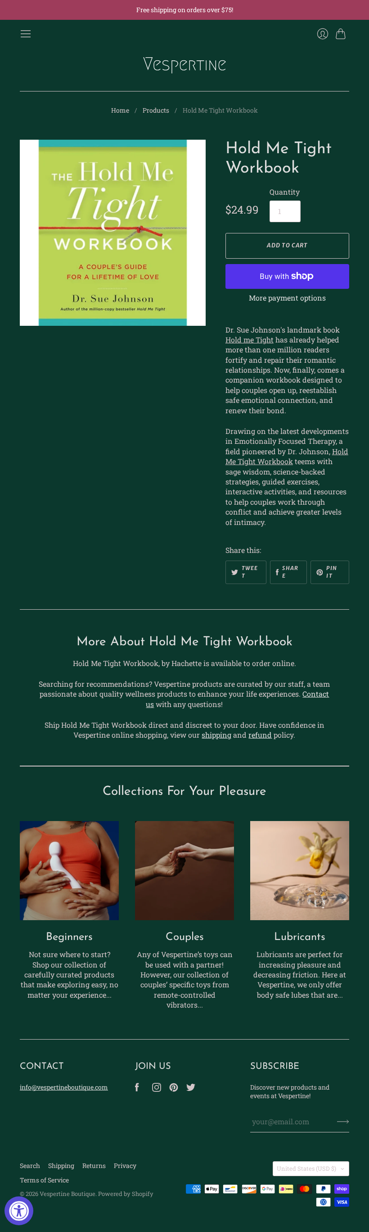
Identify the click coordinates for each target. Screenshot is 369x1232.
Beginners (69, 937)
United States (306, 1168)
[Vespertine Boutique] (185, 65)
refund (260, 734)
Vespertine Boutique (67, 1194)
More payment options (287, 297)
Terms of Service (44, 1180)
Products (156, 110)
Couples (185, 937)
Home (120, 110)
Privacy (125, 1165)
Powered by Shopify (125, 1194)
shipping (216, 734)
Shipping (61, 1165)
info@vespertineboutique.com (64, 1087)
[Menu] (25, 33)
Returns (94, 1165)
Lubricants (299, 937)
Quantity (285, 191)
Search (30, 1165)
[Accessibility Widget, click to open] (18, 1210)
